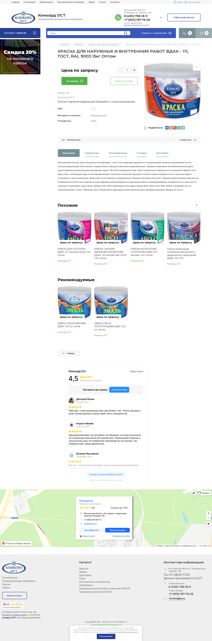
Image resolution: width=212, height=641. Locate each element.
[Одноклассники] (171, 127)
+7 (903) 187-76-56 (137, 20)
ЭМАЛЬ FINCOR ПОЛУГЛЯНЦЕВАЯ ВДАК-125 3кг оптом (110, 326)
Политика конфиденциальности (106, 624)
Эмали (83, 572)
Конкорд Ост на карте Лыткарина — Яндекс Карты (106, 480)
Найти (126, 33)
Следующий (185, 140)
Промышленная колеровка (18, 581)
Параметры (92, 153)
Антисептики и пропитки (94, 582)
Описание (68, 153)
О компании (9, 577)
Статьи (6, 587)
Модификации (118, 153)
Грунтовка (85, 575)
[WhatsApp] (179, 127)
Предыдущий (73, 140)
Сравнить (196, 67)
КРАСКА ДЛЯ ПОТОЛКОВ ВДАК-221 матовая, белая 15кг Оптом (74, 252)
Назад (70, 353)
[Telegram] (183, 127)
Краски (83, 568)
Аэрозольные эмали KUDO (95, 591)
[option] (172, 91)
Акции (6, 584)
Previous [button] (192, 205)
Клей (82, 578)
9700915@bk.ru (177, 598)
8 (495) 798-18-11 (136, 16)
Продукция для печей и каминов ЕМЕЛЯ (104, 588)
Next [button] (197, 205)
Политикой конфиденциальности (122, 632)
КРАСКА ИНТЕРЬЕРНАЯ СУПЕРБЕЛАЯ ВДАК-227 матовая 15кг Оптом (144, 252)
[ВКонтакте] (167, 127)
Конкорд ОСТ (66, 97)
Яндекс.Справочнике (14, 614)
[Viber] (175, 127)
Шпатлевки (86, 585)
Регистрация (194, 2)
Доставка (162, 153)
